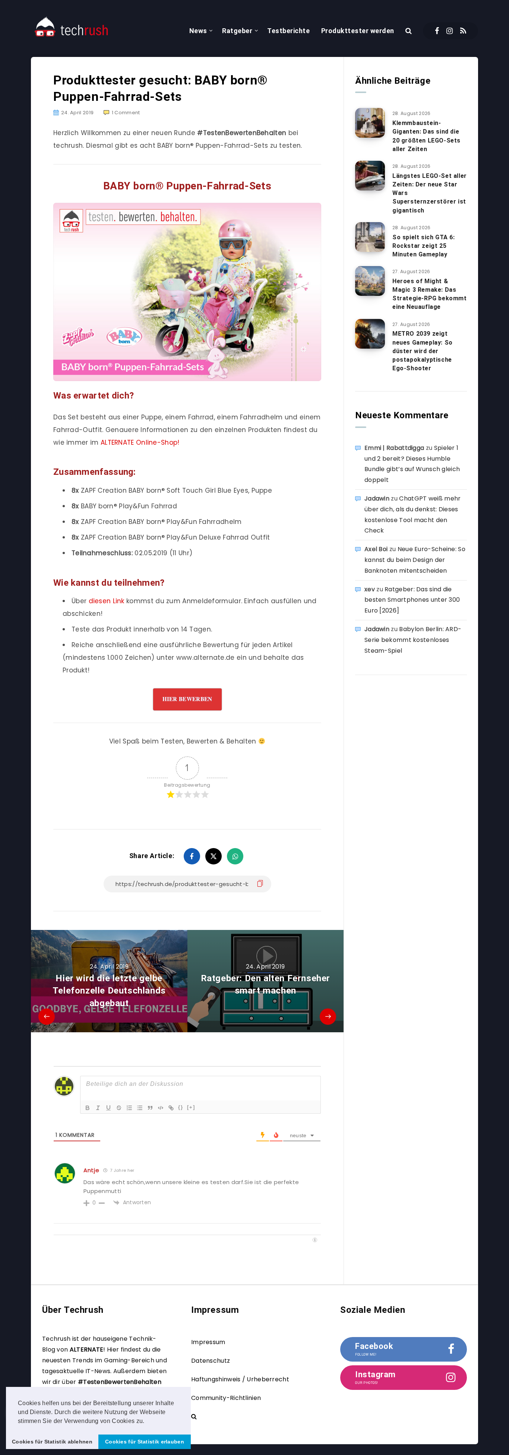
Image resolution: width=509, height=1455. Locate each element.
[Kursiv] (98, 1107)
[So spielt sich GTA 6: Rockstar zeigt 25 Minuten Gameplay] (370, 237)
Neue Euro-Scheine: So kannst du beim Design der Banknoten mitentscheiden (414, 560)
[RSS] (463, 31)
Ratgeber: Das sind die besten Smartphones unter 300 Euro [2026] (412, 600)
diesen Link (106, 601)
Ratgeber (237, 31)
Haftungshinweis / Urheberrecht (240, 1379)
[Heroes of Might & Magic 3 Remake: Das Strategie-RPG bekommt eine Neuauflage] (370, 281)
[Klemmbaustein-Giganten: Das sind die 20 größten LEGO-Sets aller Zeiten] (370, 123)
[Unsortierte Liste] (140, 1107)
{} (180, 1107)
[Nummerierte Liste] (129, 1107)
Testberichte (288, 31)
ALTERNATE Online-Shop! (140, 442)
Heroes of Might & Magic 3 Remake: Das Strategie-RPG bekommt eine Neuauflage (429, 294)
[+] (191, 1107)
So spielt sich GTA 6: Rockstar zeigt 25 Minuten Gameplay (423, 246)
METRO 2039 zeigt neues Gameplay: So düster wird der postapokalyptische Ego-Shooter (422, 351)
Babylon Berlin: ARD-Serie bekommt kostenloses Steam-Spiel (412, 640)
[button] (147, 1421)
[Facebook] (437, 31)
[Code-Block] (160, 1107)
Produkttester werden (357, 31)
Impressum (208, 1342)
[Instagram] (449, 31)
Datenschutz (210, 1360)
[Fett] (87, 1107)
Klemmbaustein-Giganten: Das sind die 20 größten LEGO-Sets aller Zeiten (426, 136)
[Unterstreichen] (108, 1107)
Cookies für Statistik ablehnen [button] (52, 1442)
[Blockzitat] (150, 1107)
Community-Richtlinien (226, 1398)
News (198, 31)
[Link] (171, 1107)
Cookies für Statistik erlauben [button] (144, 1442)
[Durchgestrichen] (119, 1107)
